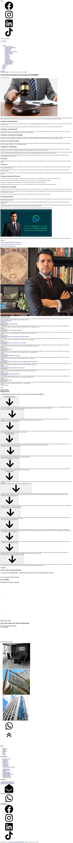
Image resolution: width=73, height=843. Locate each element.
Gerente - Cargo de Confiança (6, 765)
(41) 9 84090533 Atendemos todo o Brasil (4, 804)
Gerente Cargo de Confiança (7, 56)
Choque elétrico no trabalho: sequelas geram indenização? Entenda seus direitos (14, 336)
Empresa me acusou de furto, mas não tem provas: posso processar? (12, 367)
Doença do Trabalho (8, 52)
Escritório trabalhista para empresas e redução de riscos (10, 373)
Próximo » (7, 385)
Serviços (4, 45)
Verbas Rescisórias (8, 62)
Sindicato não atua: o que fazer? (6, 380)
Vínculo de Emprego (9, 63)
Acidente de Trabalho (9, 46)
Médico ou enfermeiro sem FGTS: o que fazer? (8, 323)
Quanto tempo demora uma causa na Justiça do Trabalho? (10, 244)
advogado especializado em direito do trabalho (38, 123)
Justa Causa (7, 58)
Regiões (4, 754)
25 (4, 385)
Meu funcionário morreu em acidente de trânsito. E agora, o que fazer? (13, 342)
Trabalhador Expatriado (9, 61)
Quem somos (5, 64)
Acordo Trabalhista (8, 48)
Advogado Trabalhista (4, 72)
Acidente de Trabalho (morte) (8, 774)
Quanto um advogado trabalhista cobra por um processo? (10, 242)
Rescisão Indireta (8, 59)
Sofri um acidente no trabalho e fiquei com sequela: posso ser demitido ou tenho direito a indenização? (18, 361)
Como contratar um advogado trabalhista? (7, 246)
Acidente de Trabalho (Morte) (10, 47)
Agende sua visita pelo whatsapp (6, 641)
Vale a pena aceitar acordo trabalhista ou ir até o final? (10, 355)
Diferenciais (5, 67)
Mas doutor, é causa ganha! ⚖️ (6, 349)
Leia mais (2, 328)
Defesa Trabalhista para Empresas (11, 51)
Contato (4, 753)
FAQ (4, 69)
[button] (36, 726)
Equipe (4, 750)
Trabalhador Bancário (9, 60)
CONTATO (2, 71)
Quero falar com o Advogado (5, 320)
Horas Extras (7, 57)
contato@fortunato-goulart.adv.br (6, 793)
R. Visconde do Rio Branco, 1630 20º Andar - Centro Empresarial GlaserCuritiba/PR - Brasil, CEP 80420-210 (7, 782)
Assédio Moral (7, 49)
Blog (4, 68)
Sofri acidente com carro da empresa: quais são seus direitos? (11, 330)
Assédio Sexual (8, 50)
